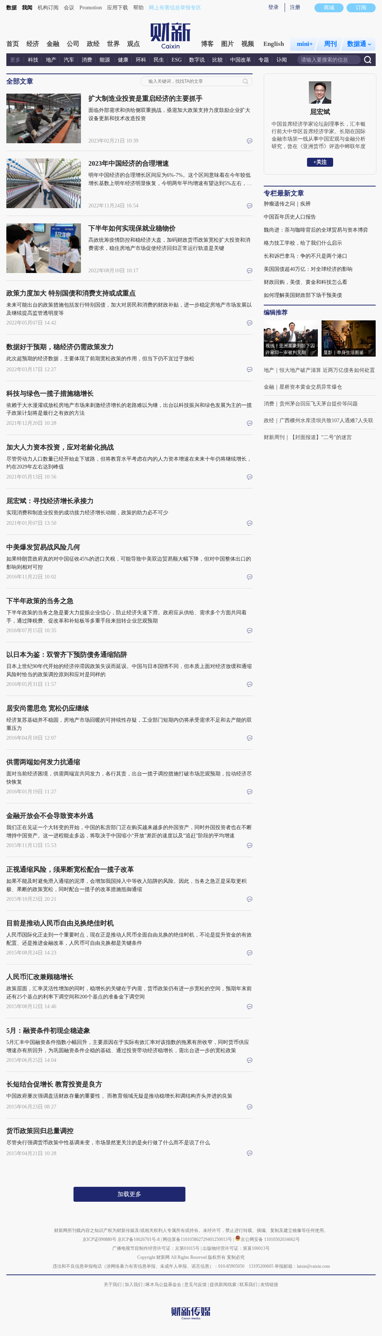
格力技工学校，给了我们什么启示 (303, 243)
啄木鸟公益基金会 (163, 1284)
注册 (295, 7)
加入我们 (134, 1284)
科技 (33, 60)
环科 (141, 60)
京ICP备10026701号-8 (139, 1239)
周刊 (330, 43)
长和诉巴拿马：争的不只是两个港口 (305, 256)
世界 (113, 43)
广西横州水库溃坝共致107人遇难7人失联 (326, 420)
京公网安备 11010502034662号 (270, 1239)
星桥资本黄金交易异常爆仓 (310, 387)
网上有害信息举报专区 (175, 7)
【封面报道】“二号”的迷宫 (321, 437)
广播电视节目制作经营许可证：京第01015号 (156, 1248)
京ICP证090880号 (99, 1239)
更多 (15, 60)
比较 (217, 60)
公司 (73, 43)
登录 (273, 7)
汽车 (69, 60)
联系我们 (248, 1284)
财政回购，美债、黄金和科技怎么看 (305, 282)
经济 (32, 43)
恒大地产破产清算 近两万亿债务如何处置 (327, 370)
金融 (53, 43)
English (273, 43)
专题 (264, 60)
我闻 (27, 7)
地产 (51, 60)
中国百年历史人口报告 (290, 217)
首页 (12, 43)
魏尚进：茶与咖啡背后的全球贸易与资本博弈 (316, 230)
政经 (93, 43)
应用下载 (117, 7)
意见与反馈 (195, 1284)
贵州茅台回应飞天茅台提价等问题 (318, 404)
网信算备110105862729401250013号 (198, 1239)
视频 (247, 43)
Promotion (90, 7)
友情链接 (269, 1284)
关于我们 (113, 1284)
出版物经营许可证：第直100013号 (236, 1248)
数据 (11, 7)
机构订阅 (48, 7)
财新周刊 (274, 437)
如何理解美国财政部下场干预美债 (303, 295)
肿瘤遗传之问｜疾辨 (287, 204)
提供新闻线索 (223, 1284)
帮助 (138, 7)
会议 (69, 7)
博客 (207, 43)
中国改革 (240, 60)
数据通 (356, 43)
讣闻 (281, 60)
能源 (106, 60)
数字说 (197, 60)
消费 (87, 60)
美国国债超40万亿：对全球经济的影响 (308, 269)
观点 (133, 43)
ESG (177, 60)
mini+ (305, 43)
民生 (159, 60)
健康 (123, 60)
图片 (227, 43)
